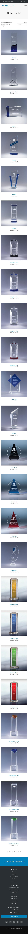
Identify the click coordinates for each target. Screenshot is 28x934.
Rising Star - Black (14, 262)
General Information (14, 887)
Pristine (14, 433)
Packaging (14, 892)
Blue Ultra (14, 399)
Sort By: (25, 22)
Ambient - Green (14, 673)
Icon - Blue (14, 502)
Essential (14, 228)
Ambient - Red (14, 707)
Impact (14, 194)
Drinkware (14, 874)
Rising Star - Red (14, 365)
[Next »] (21, 852)
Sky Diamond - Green (14, 843)
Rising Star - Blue (14, 297)
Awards (14, 871)
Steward (14, 57)
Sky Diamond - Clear (14, 809)
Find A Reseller (14, 916)
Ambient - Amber (14, 604)
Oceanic (14, 126)
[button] (25, 932)
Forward (14, 160)
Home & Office (14, 876)
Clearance (14, 881)
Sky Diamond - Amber (14, 741)
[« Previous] (7, 852)
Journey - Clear (14, 92)
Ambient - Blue (14, 638)
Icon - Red (14, 536)
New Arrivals (14, 878)
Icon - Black (14, 467)
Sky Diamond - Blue (14, 775)
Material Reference (14, 890)
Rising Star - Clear (14, 331)
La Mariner (14, 570)
